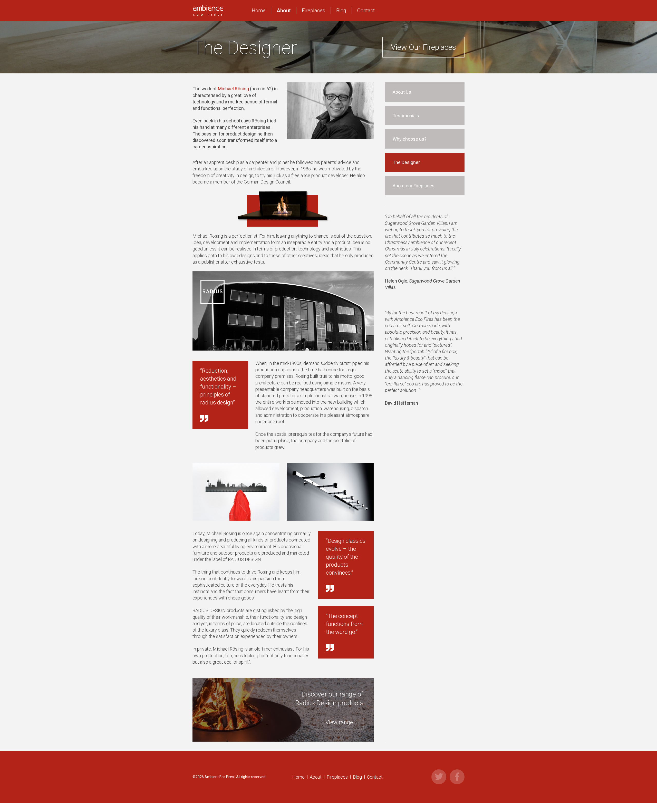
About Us (402, 92)
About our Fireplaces (413, 185)
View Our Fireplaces (423, 47)
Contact (366, 10)
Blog (341, 10)
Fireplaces (313, 10)
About (284, 10)
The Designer (406, 162)
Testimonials (406, 115)
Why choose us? (410, 139)
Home (259, 10)
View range (339, 722)
